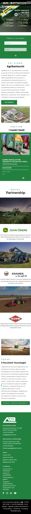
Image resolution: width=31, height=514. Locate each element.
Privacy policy (7, 508)
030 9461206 (9, 432)
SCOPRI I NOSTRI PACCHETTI (15, 403)
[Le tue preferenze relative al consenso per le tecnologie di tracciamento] (1, 385)
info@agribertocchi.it (9, 435)
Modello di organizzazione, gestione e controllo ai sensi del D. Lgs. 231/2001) (9, 485)
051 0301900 (9, 446)
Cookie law (16, 508)
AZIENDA (9, 102)
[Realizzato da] (22, 502)
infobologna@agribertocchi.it (12, 448)
